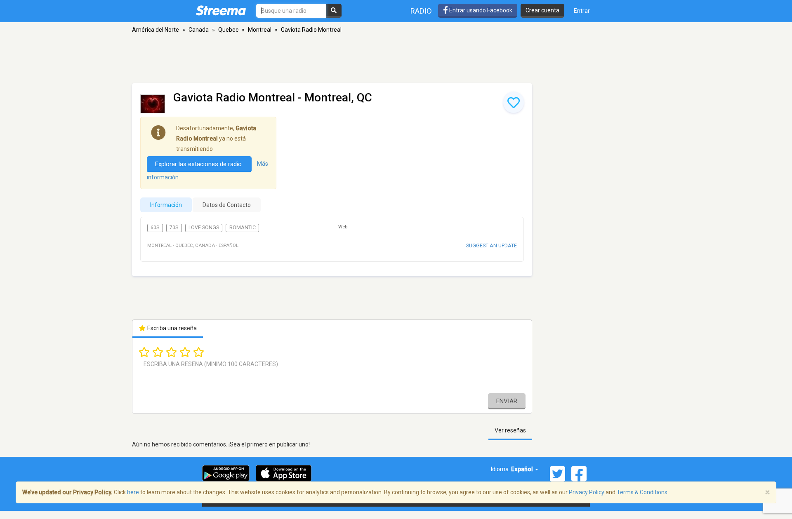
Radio (421, 11)
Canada (199, 29)
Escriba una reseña (171, 328)
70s (174, 227)
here (133, 492)
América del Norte (155, 29)
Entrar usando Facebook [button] (480, 10)
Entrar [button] (582, 10)
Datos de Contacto (227, 205)
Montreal (259, 29)
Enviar (506, 401)
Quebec (228, 29)
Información (166, 205)
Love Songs (204, 227)
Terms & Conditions (642, 492)
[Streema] (221, 10)
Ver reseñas (510, 430)
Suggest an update (491, 245)
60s (155, 227)
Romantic (242, 227)
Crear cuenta (542, 10)
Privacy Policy (586, 492)
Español (522, 469)
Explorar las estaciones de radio (199, 164)
